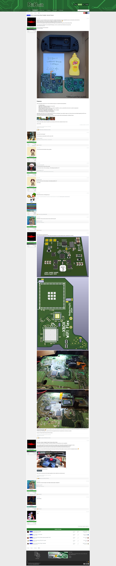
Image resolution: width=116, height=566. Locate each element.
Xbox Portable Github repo (41, 25)
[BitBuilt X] (86, 13)
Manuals (55, 10)
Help (87, 561)
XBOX (38, 532)
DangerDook (85, 532)
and (42, 214)
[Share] (87, 18)
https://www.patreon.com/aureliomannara (65, 196)
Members (49, 10)
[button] (83, 5)
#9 (88, 440)
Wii (37, 544)
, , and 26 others (44, 478)
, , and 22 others (45, 129)
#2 (88, 132)
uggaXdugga (85, 535)
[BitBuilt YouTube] (84, 13)
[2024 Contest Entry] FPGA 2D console (39, 540)
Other (36, 541)
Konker (30, 538)
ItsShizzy (31, 535)
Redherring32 (29, 16)
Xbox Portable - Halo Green (37, 534)
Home (30, 10)
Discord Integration (30, 564)
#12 (88, 511)
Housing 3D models (40, 28)
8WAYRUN (38, 564)
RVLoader (61, 10)
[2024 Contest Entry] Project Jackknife (39, 543)
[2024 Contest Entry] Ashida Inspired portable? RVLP (42, 537)
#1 (88, 18)
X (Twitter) (70, 556)
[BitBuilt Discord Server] (88, 13)
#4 (88, 163)
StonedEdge (85, 544)
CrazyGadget (31, 544)
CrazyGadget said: (40, 170)
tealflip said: (39, 179)
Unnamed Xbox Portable (37, 531)
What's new (42, 10)
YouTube (70, 557)
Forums (35, 10)
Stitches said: (39, 138)
